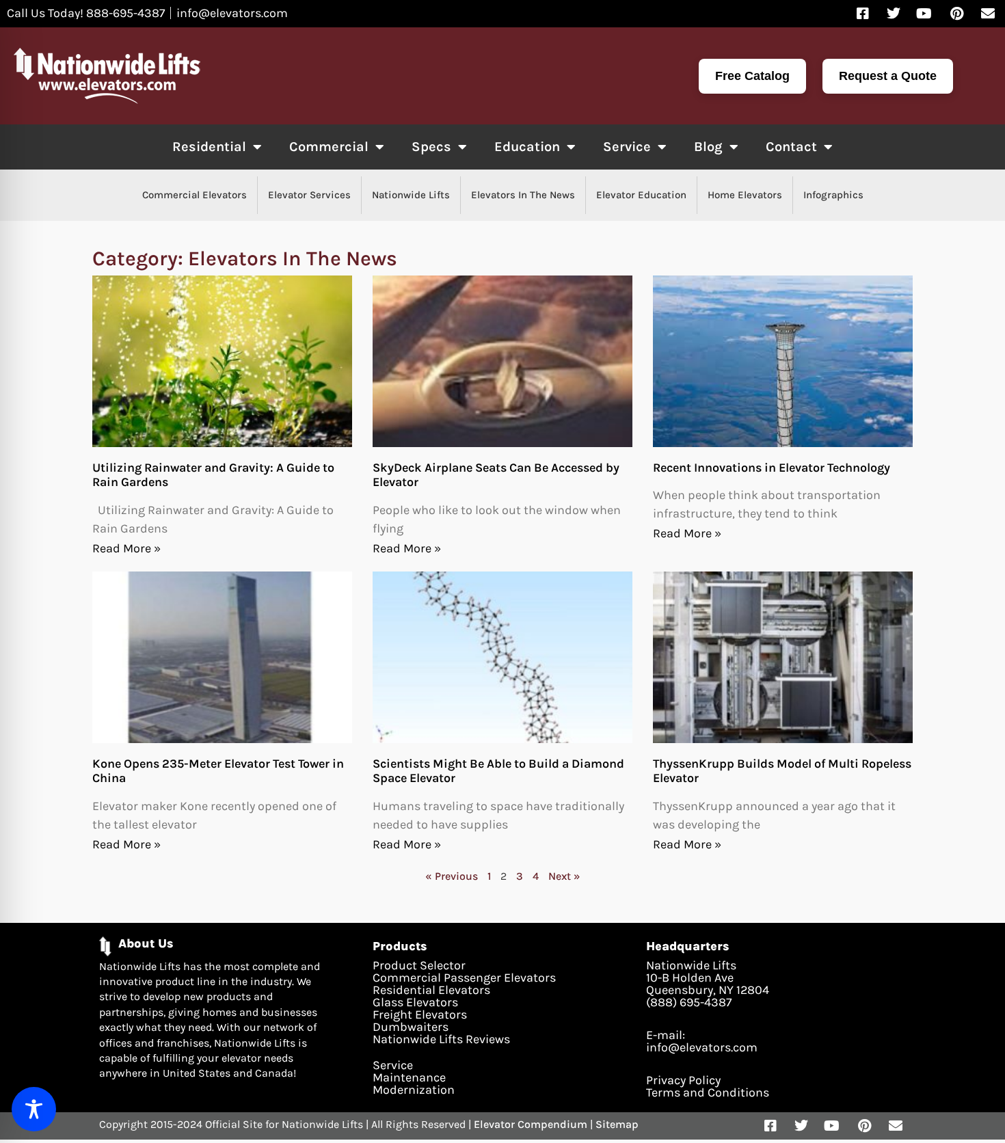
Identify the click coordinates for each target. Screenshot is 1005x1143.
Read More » (126, 548)
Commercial (328, 146)
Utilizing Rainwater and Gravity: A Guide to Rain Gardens (213, 475)
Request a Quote (888, 76)
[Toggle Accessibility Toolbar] (33, 1109)
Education (527, 146)
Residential (209, 146)
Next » (564, 876)
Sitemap (617, 1124)
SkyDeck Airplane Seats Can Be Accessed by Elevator (496, 475)
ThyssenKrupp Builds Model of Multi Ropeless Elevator (782, 771)
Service (627, 146)
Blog (708, 146)
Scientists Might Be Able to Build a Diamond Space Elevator (498, 771)
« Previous (451, 876)
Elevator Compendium (530, 1124)
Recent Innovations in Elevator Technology (771, 467)
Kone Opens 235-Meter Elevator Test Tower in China (218, 771)
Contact (791, 146)
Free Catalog (752, 76)
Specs (431, 146)
